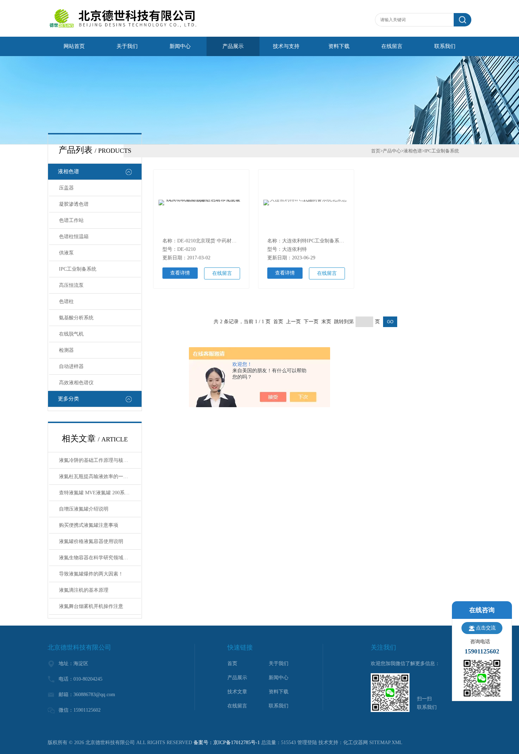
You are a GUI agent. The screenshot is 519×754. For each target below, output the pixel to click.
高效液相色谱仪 (76, 382)
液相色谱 (68, 171)
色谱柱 (66, 301)
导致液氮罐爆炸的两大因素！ (91, 574)
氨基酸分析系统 (76, 317)
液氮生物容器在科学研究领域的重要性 (100, 557)
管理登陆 (307, 742)
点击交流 (486, 628)
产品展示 (233, 46)
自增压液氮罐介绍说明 (83, 509)
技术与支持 (286, 46)
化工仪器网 (355, 742)
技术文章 (237, 691)
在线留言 (391, 46)
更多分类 (68, 399)
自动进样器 (71, 366)
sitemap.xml (385, 742)
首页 (375, 150)
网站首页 (74, 46)
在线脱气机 (71, 334)
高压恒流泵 (71, 285)
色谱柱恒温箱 (74, 236)
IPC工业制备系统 (77, 269)
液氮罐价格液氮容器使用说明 (91, 541)
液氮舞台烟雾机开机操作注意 (91, 606)
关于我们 (127, 46)
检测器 (66, 350)
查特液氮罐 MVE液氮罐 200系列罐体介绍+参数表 (100, 492)
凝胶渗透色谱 (74, 204)
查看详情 (180, 273)
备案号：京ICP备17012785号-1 (226, 742)
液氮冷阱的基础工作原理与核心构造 (98, 460)
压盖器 (66, 188)
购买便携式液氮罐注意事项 (88, 525)
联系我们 (444, 46)
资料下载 (339, 46)
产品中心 (392, 150)
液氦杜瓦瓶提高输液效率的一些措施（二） (100, 476)
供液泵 (66, 252)
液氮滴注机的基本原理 (83, 590)
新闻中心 (180, 46)
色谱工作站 (71, 220)
